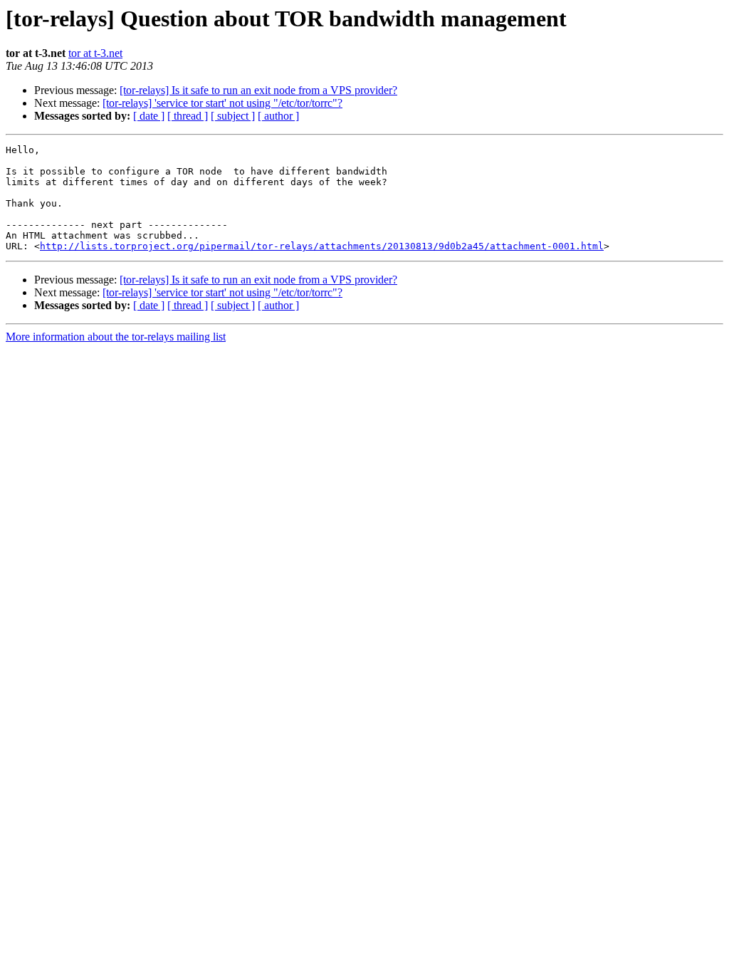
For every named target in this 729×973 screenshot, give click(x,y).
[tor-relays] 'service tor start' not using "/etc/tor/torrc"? (222, 103)
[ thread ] (187, 116)
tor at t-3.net (95, 53)
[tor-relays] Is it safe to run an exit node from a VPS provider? (258, 90)
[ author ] (278, 116)
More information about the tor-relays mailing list (116, 337)
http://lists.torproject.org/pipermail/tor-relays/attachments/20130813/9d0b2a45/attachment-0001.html (322, 246)
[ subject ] (233, 116)
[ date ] (148, 116)
